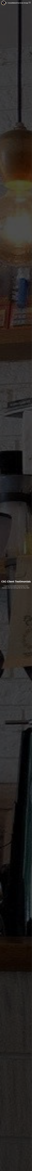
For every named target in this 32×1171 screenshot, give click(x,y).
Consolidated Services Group (18, 3)
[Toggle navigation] (30, 2)
